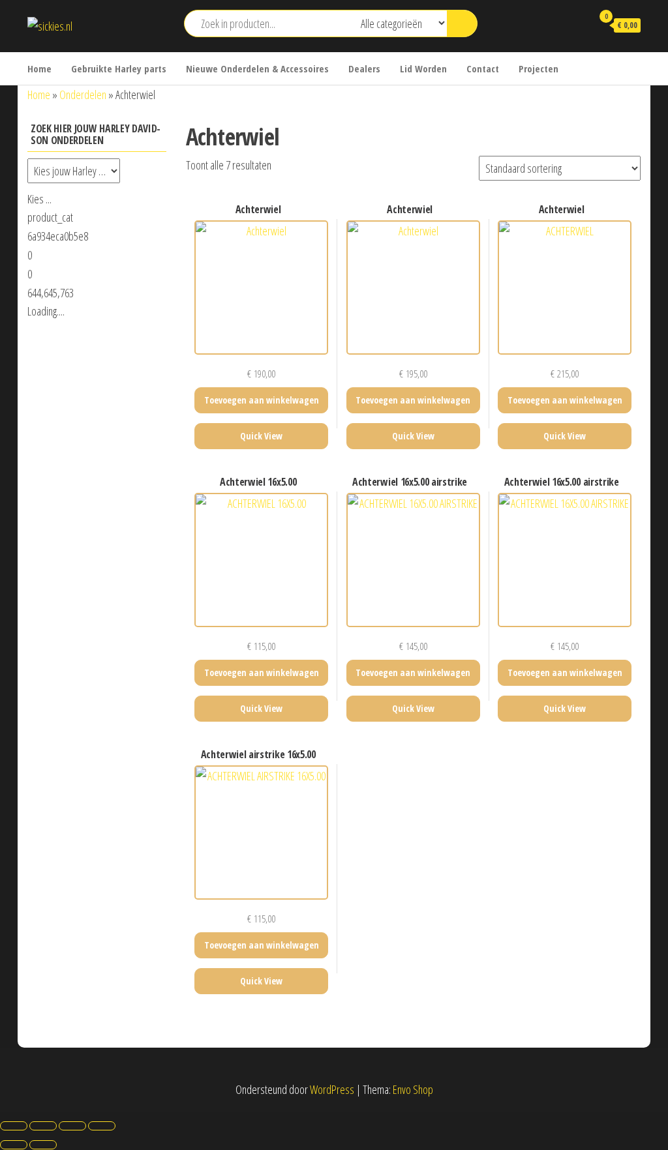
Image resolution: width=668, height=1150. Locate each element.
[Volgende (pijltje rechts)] (43, 1144)
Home (39, 68)
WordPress (332, 1089)
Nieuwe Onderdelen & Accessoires (257, 68)
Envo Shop (413, 1089)
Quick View (261, 436)
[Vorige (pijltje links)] (13, 1144)
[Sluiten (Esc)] (101, 1125)
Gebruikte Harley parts (118, 68)
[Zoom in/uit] (13, 1125)
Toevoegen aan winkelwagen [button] (261, 400)
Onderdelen (82, 94)
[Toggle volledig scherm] (43, 1125)
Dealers (364, 68)
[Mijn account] (576, 25)
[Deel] (72, 1125)
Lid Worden (423, 68)
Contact (482, 68)
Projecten (538, 68)
